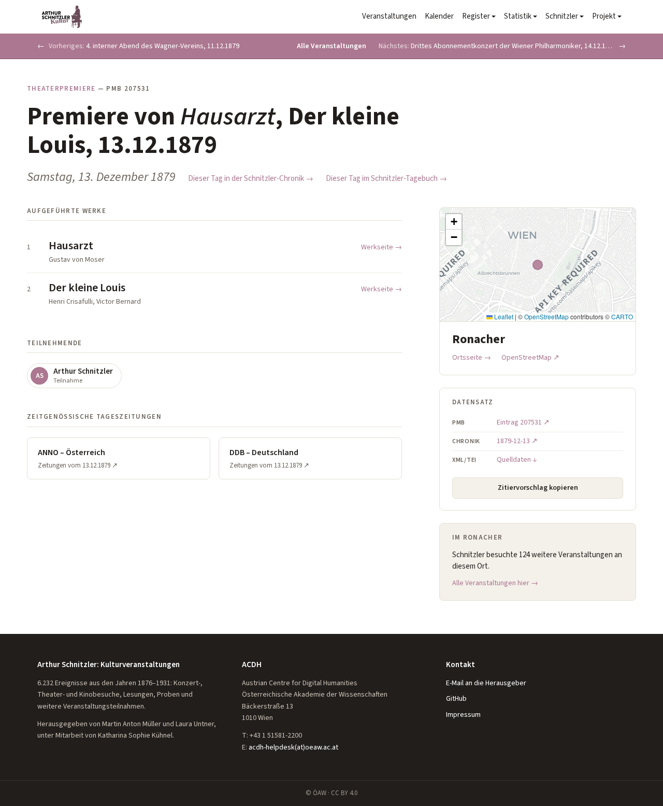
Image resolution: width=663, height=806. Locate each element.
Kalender (439, 16)
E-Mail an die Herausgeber (486, 683)
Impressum (463, 715)
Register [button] (476, 16)
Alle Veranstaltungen (331, 46)
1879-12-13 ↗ (517, 441)
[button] (454, 222)
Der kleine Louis (87, 287)
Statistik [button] (517, 16)
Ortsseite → (471, 357)
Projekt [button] (604, 16)
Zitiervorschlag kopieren (538, 488)
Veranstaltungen (389, 16)
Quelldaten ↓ (517, 460)
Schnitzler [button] (561, 16)
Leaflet (503, 316)
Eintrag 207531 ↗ (523, 422)
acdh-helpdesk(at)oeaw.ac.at (293, 747)
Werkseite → (381, 247)
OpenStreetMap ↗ (530, 357)
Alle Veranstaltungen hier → (495, 583)
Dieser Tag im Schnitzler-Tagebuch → (386, 178)
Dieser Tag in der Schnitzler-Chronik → (250, 178)
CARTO (622, 316)
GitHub (456, 699)
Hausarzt (71, 245)
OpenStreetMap (546, 316)
